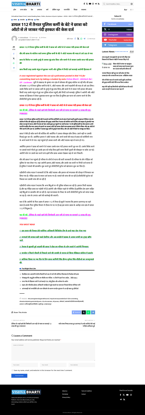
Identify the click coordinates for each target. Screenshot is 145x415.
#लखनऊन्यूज (47, 304)
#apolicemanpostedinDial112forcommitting (64, 299)
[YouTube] (90, 3)
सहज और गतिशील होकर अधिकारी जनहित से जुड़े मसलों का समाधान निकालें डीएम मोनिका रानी (51, 285)
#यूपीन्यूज (41, 304)
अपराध (15, 19)
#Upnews (56, 301)
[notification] (122, 10)
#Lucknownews (47, 301)
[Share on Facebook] (75, 38)
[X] (86, 3)
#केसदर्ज (62, 301)
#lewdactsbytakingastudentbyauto (31, 301)
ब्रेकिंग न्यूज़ (30, 19)
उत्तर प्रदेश (22, 19)
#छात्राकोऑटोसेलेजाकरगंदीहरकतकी (74, 301)
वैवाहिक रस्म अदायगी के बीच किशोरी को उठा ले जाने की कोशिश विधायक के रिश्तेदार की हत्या (50, 274)
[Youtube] (118, 39)
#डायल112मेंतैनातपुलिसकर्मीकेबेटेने (28, 304)
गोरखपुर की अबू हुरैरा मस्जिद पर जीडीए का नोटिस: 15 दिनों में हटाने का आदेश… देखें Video (49, 278)
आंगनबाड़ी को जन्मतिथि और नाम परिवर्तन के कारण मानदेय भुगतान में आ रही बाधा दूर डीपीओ (50, 288)
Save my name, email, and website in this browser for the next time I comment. (43, 370)
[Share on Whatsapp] (81, 38)
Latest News (108, 51)
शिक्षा (37, 19)
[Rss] (98, 3)
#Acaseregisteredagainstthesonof (38, 299)
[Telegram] (95, 3)
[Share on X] (78, 38)
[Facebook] (84, 3)
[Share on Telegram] (84, 38)
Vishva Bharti (24, 37)
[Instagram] (93, 3)
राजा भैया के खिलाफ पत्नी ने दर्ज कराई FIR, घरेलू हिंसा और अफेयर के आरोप (45, 281)
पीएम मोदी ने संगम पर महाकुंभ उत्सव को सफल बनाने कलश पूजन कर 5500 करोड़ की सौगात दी (123, 66)
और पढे (132, 51)
